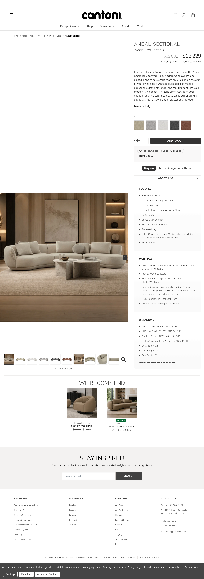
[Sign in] (184, 15)
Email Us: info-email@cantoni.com (175, 510)
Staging (118, 534)
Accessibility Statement (76, 557)
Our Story (119, 505)
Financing (18, 534)
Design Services (168, 526)
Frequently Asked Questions (26, 505)
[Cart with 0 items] (193, 15)
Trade (140, 26)
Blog (117, 544)
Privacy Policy (191, 567)
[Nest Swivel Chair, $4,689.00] (82, 403)
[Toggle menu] (11, 15)
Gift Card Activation (22, 539)
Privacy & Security (128, 557)
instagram (73, 510)
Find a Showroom (168, 521)
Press (117, 529)
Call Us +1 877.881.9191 (172, 505)
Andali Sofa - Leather (121, 426)
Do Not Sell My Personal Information (103, 557)
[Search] (175, 15)
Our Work (119, 515)
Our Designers (121, 510)
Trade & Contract (122, 539)
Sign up (129, 476)
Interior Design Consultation (168, 168)
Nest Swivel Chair (81, 426)
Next (125, 257)
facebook (73, 505)
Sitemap (155, 557)
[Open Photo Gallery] (123, 360)
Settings (10, 574)
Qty (137, 140)
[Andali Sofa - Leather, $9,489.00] (122, 403)
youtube (72, 524)
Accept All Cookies (47, 574)
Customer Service (21, 510)
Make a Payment (21, 529)
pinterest (73, 520)
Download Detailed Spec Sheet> (157, 362)
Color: (137, 117)
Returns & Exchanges (23, 520)
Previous (3, 257)
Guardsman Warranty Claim (26, 524)
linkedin (72, 515)
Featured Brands (122, 520)
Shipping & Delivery (22, 515)
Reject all (26, 574)
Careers (118, 524)
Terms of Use (144, 557)
